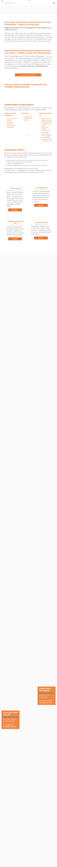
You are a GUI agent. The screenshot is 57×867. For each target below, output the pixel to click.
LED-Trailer (10, 123)
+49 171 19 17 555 (47, 700)
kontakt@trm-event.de (45, 702)
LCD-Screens (25, 113)
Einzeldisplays (28, 116)
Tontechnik (44, 134)
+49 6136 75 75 (10, 724)
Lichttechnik (44, 139)
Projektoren (44, 132)
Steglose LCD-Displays (28, 119)
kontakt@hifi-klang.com (9, 726)
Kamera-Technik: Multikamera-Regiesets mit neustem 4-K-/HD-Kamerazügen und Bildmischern (46, 123)
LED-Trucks (10, 122)
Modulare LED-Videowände (11, 126)
